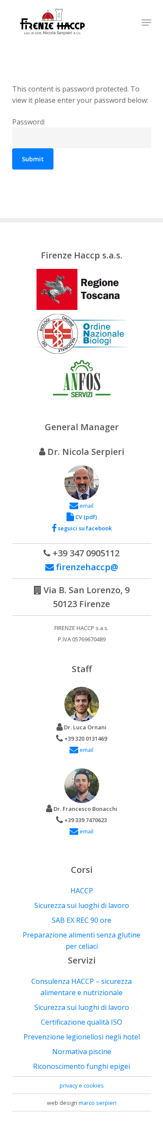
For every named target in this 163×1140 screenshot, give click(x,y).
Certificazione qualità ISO (81, 1022)
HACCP (81, 890)
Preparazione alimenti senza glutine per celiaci (81, 940)
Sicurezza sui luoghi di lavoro (81, 905)
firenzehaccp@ (86, 567)
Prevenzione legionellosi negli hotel (81, 1037)
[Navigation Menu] (146, 22)
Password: (28, 122)
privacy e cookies (82, 1085)
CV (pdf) (85, 517)
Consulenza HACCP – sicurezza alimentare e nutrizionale (81, 987)
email (85, 506)
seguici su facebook (84, 528)
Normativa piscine (81, 1051)
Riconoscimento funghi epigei (81, 1066)
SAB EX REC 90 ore (81, 920)
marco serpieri (97, 1103)
